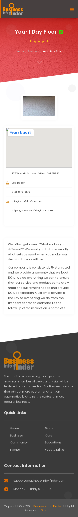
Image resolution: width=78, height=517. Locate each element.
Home (20, 51)
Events (15, 449)
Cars (48, 435)
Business (33, 51)
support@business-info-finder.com (39, 480)
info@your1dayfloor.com (28, 201)
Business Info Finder (47, 506)
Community (19, 442)
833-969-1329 (21, 192)
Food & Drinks (55, 449)
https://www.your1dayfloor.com (32, 210)
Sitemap (47, 510)
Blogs (49, 428)
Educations (53, 442)
